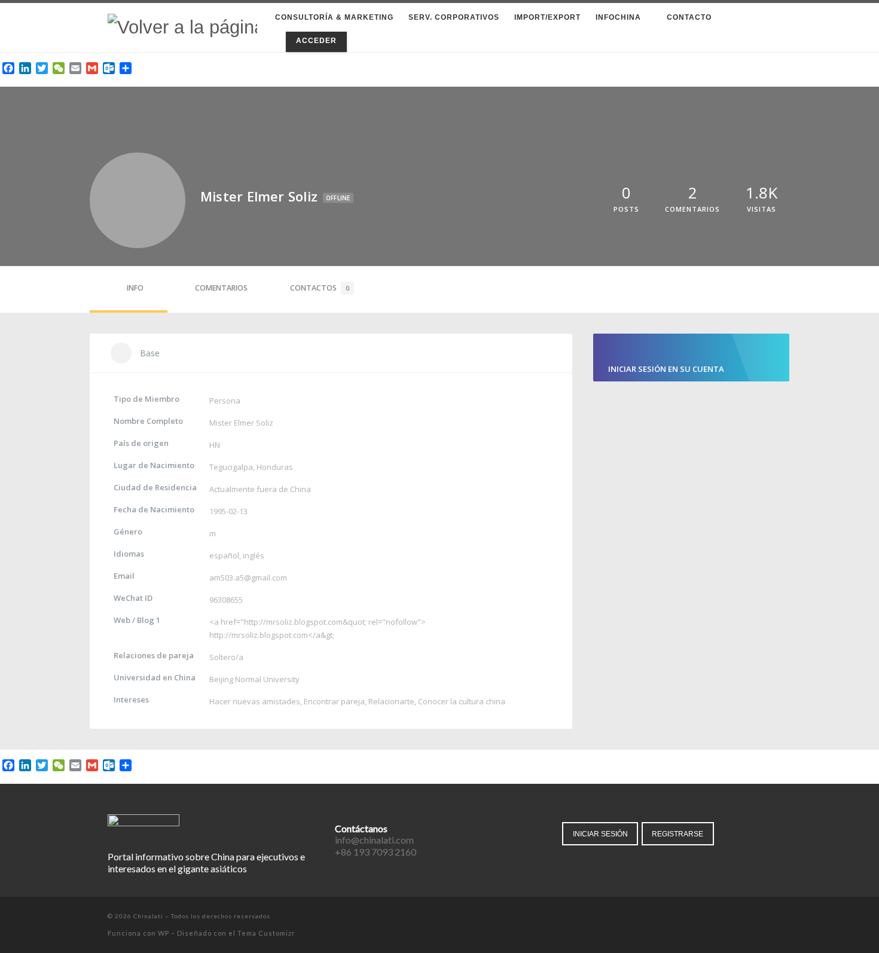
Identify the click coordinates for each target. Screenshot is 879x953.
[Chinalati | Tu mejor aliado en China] (182, 26)
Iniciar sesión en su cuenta (666, 369)
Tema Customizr (266, 933)
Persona (224, 400)
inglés (253, 555)
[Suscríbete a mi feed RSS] (768, 917)
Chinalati (148, 916)
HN (214, 444)
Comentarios (221, 288)
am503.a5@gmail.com (248, 577)
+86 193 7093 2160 (375, 851)
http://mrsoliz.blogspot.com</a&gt (270, 635)
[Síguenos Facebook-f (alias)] (718, 917)
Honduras (275, 467)
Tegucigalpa (231, 467)
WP (163, 933)
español (224, 555)
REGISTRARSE (677, 834)
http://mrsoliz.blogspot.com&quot (304, 621)
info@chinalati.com (374, 839)
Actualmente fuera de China (260, 489)
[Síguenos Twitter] (734, 917)
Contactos (319, 288)
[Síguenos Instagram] (751, 917)
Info (135, 288)
